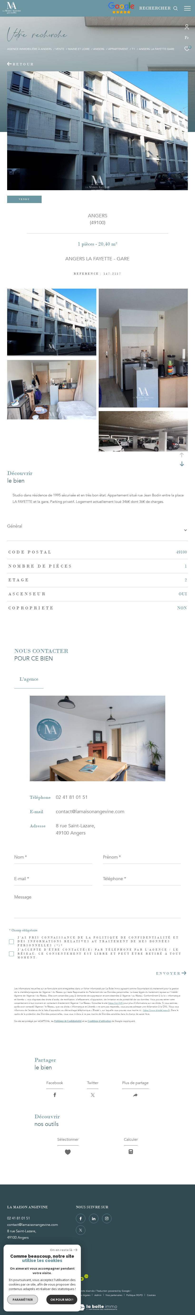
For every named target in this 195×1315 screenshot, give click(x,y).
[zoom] (51, 354)
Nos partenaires (114, 1295)
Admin (98, 1295)
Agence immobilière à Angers (29, 49)
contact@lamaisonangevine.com (90, 811)
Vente (59, 49)
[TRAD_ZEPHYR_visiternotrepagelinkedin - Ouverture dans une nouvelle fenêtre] (93, 1218)
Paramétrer (23, 1299)
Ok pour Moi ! (61, 1299)
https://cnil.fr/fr (115, 1003)
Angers (98, 49)
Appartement (118, 49)
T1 (133, 49)
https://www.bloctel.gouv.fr (156, 1010)
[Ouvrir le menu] (187, 8)
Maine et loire (79, 49)
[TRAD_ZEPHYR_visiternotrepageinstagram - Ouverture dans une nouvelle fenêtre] (107, 1218)
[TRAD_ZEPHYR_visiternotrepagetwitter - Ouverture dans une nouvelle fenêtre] (80, 1230)
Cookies (151, 1295)
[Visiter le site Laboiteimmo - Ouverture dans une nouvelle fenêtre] (97, 1304)
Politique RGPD (134, 1295)
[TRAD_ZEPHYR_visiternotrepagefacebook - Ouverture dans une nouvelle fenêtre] (80, 1218)
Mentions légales (81, 1295)
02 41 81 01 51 (72, 797)
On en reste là (61, 1250)
